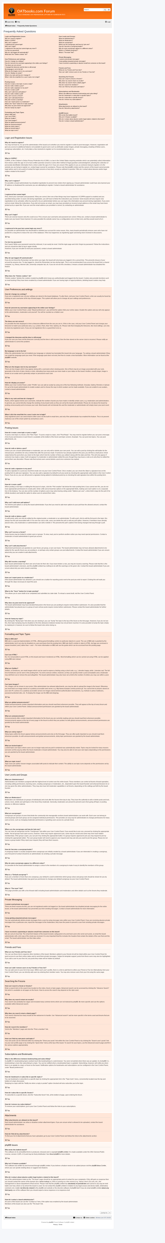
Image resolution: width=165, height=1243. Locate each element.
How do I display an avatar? (13, 73)
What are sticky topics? (12, 126)
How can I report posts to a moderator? (17, 102)
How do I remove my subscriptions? (70, 99)
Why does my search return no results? (71, 81)
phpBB (7, 357)
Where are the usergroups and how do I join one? (74, 44)
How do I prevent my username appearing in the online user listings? (26, 63)
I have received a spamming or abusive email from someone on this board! (82, 63)
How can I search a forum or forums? (70, 78)
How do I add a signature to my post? (16, 88)
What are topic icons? (11, 130)
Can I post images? (11, 120)
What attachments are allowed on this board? (73, 106)
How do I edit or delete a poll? (14, 94)
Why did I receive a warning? (14, 99)
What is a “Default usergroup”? (68, 50)
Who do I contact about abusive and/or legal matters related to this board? (82, 119)
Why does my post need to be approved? (18, 105)
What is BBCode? (10, 114)
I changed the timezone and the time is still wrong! (20, 67)
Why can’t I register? (11, 42)
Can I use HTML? (10, 116)
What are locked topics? (12, 128)
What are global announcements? (15, 122)
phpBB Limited (63, 1152)
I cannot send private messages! (69, 59)
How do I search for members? (68, 85)
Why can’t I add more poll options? (15, 92)
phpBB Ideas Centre (99, 1166)
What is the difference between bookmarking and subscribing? (78, 93)
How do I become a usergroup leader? (71, 46)
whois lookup (44, 1181)
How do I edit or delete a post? (14, 86)
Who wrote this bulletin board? (68, 115)
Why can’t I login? (10, 46)
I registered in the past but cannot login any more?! (20, 48)
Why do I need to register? (13, 38)
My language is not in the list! (14, 69)
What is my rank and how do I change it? (17, 75)
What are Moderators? (66, 40)
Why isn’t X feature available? (68, 117)
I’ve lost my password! (12, 50)
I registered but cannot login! (14, 44)
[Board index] (50, 11)
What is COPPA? (10, 40)
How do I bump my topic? (13, 107)
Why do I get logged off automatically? (16, 52)
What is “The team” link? (66, 52)
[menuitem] (17, 21)
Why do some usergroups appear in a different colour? (76, 48)
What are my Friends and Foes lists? (70, 70)
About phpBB (54, 1154)
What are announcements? (13, 124)
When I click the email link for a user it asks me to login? (22, 77)
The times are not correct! (13, 65)
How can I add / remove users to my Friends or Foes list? (77, 72)
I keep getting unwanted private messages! (72, 61)
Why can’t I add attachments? (14, 98)
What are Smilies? (10, 118)
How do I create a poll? (12, 90)
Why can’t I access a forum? (14, 95)
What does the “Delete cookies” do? (16, 54)
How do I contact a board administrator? (71, 121)
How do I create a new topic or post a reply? (18, 84)
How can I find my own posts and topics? (71, 86)
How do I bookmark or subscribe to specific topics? (75, 95)
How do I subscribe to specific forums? (71, 97)
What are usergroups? (66, 42)
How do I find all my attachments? (69, 108)
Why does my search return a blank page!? (72, 82)
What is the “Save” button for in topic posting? (19, 103)
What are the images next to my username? (18, 71)
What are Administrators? (67, 38)
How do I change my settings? (14, 61)
